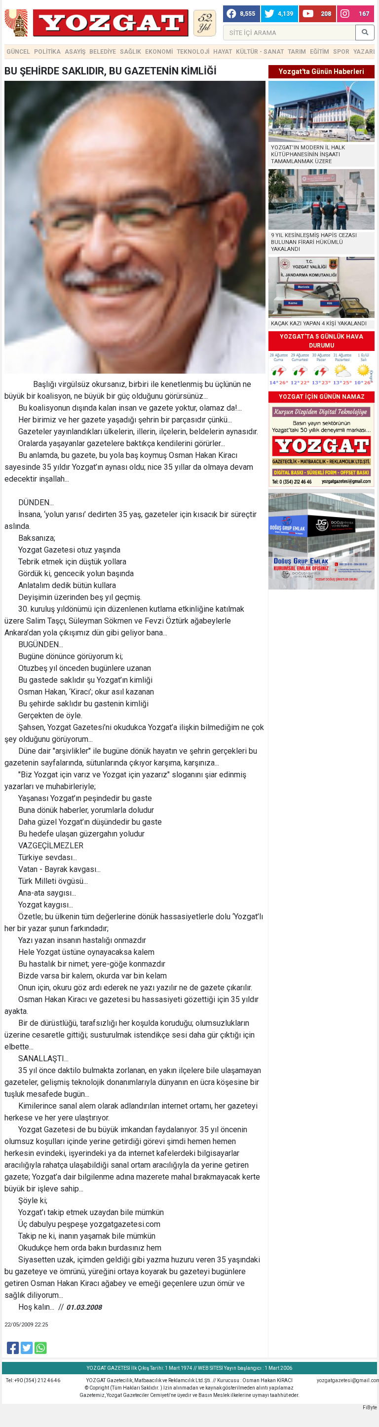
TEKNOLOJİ (193, 51)
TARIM (297, 51)
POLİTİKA (47, 51)
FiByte (370, 1407)
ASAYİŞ (75, 51)
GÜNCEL (18, 51)
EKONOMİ (159, 51)
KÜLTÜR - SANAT (260, 51)
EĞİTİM (319, 51)
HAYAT (222, 51)
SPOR (341, 51)
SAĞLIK (130, 51)
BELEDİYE (102, 51)
